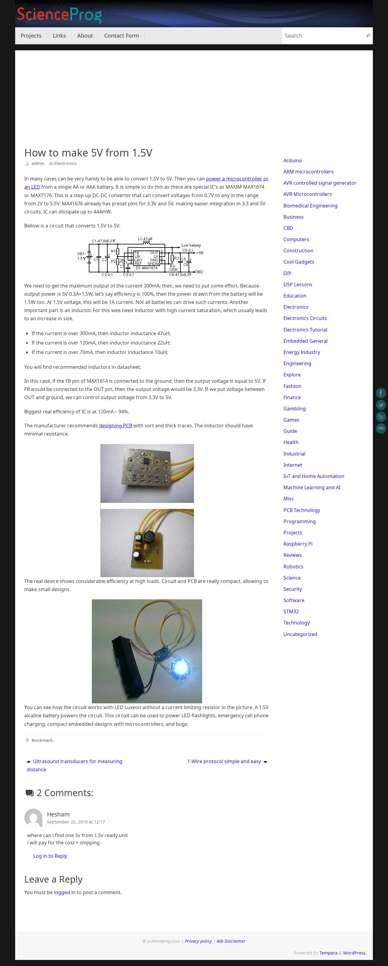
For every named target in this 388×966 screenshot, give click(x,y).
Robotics (293, 566)
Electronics (65, 163)
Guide (290, 431)
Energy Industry (301, 352)
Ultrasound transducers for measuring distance (74, 765)
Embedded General (305, 341)
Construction (298, 250)
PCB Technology (301, 510)
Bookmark (42, 740)
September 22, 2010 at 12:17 (76, 822)
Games (291, 419)
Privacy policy (198, 941)
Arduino (292, 160)
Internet (292, 465)
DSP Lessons (298, 284)
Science (292, 577)
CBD (288, 228)
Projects (292, 532)
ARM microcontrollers (308, 171)
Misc (288, 498)
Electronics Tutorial (305, 329)
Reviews (292, 555)
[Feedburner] (381, 417)
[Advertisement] (194, 92)
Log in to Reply (50, 856)
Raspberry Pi (298, 543)
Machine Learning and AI (311, 487)
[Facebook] (381, 393)
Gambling (294, 408)
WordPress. (355, 953)
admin (38, 163)
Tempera (328, 953)
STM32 (291, 611)
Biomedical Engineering (310, 205)
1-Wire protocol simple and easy (224, 761)
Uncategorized (300, 634)
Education (294, 295)
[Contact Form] (381, 428)
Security (292, 589)
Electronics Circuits (305, 318)
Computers (296, 239)
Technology (296, 622)
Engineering (297, 363)
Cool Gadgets (298, 261)
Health (291, 442)
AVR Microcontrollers (307, 194)
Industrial (294, 453)
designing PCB (115, 425)
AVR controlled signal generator (319, 183)
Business (293, 217)
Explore (292, 374)
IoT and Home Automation (313, 476)
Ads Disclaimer (231, 941)
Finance (292, 397)
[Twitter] (381, 405)
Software (293, 600)
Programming (299, 521)
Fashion (292, 386)
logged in (64, 892)
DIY (287, 273)
